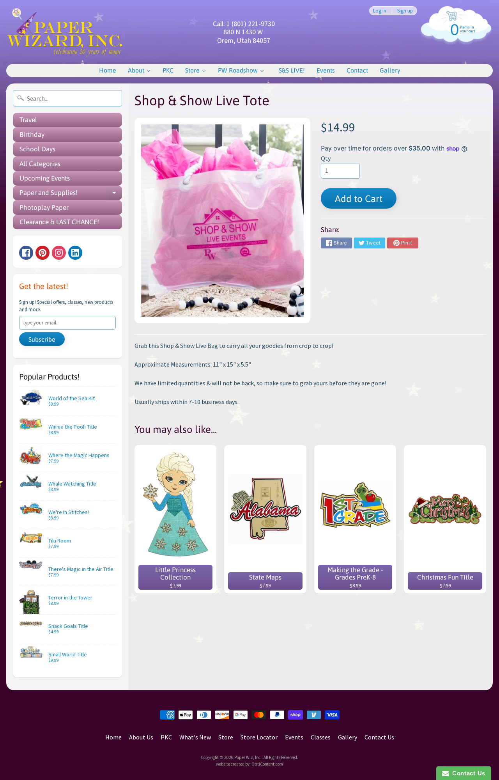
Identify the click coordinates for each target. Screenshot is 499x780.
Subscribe (41, 339)
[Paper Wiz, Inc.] (64, 32)
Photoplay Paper (44, 207)
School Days (37, 149)
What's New (195, 737)
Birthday (31, 134)
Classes (321, 737)
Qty (326, 158)
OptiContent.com (267, 764)
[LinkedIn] (75, 253)
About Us (141, 737)
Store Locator (259, 737)
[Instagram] (59, 253)
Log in (379, 10)
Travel (28, 120)
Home (113, 737)
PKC (166, 737)
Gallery (347, 737)
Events (294, 737)
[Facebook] (26, 253)
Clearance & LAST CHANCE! (59, 222)
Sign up (405, 10)
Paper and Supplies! (70, 194)
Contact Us (379, 737)
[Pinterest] (42, 253)
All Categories (39, 164)
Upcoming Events (44, 178)
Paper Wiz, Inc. (248, 757)
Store (225, 737)
